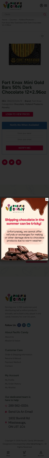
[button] (46, 199)
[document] (24, 229)
